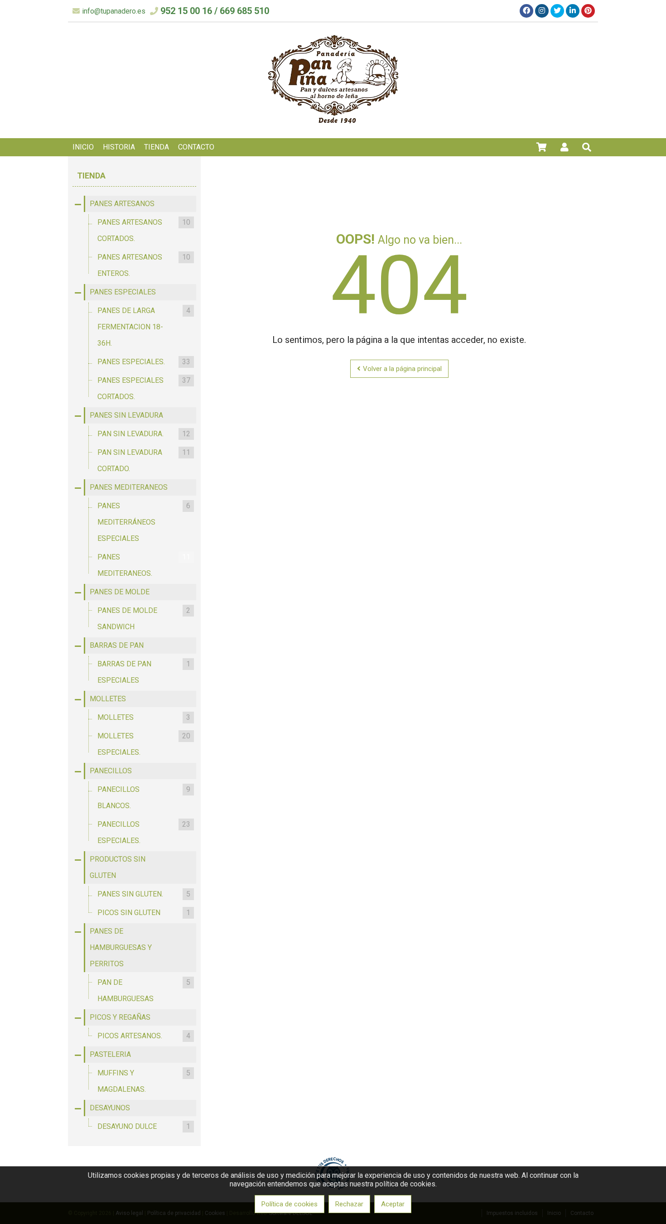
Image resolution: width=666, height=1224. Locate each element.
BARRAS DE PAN (117, 645)
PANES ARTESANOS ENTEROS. (143, 265)
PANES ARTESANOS (122, 203)
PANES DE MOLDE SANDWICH (143, 618)
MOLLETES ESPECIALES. (143, 744)
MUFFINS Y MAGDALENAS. (143, 1081)
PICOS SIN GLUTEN (143, 912)
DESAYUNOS (110, 1108)
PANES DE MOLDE (120, 592)
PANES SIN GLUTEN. (143, 894)
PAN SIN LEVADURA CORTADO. (143, 460)
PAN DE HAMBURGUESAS (143, 990)
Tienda (91, 175)
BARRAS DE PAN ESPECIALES (143, 672)
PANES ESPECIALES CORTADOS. (143, 388)
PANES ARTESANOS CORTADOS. (143, 230)
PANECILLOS (111, 770)
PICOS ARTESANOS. (143, 1035)
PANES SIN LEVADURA (126, 415)
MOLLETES (108, 698)
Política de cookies (289, 1204)
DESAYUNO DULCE (143, 1126)
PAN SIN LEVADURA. (143, 433)
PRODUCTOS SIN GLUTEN (117, 867)
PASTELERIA (110, 1054)
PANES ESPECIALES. (143, 361)
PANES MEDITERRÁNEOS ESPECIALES (143, 522)
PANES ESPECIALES (123, 292)
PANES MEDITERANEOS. (143, 565)
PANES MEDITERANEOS (129, 487)
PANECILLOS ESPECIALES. (143, 832)
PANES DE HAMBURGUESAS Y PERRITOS (121, 947)
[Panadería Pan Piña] (333, 127)
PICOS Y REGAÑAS (120, 1017)
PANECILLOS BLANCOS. (143, 797)
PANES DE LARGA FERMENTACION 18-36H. (143, 326)
